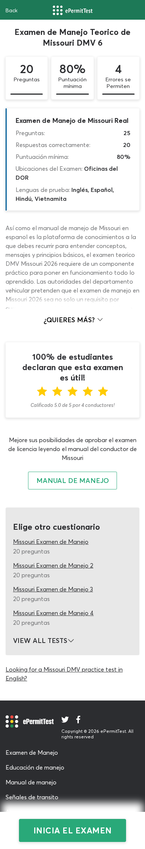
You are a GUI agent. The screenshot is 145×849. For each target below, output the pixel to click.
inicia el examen (72, 830)
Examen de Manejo (32, 752)
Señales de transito (32, 797)
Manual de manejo (31, 782)
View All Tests (40, 640)
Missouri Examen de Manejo (50, 541)
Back (11, 10)
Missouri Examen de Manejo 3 (53, 589)
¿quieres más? (70, 320)
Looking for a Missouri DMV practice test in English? (64, 674)
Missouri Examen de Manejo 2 (53, 565)
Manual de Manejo (72, 480)
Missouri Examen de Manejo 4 (53, 613)
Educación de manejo (35, 767)
